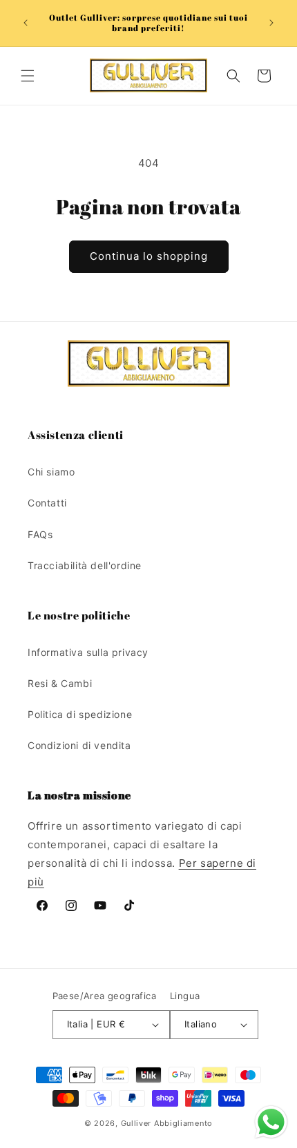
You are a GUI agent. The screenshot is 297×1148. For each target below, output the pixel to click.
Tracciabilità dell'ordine (85, 565)
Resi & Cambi (60, 683)
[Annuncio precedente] (25, 23)
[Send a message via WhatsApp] (271, 1122)
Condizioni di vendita (79, 745)
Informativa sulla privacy (88, 652)
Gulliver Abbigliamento (167, 1123)
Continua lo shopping (149, 256)
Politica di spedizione (80, 714)
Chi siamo (51, 472)
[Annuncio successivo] (271, 23)
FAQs (40, 534)
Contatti (47, 503)
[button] (27, 76)
